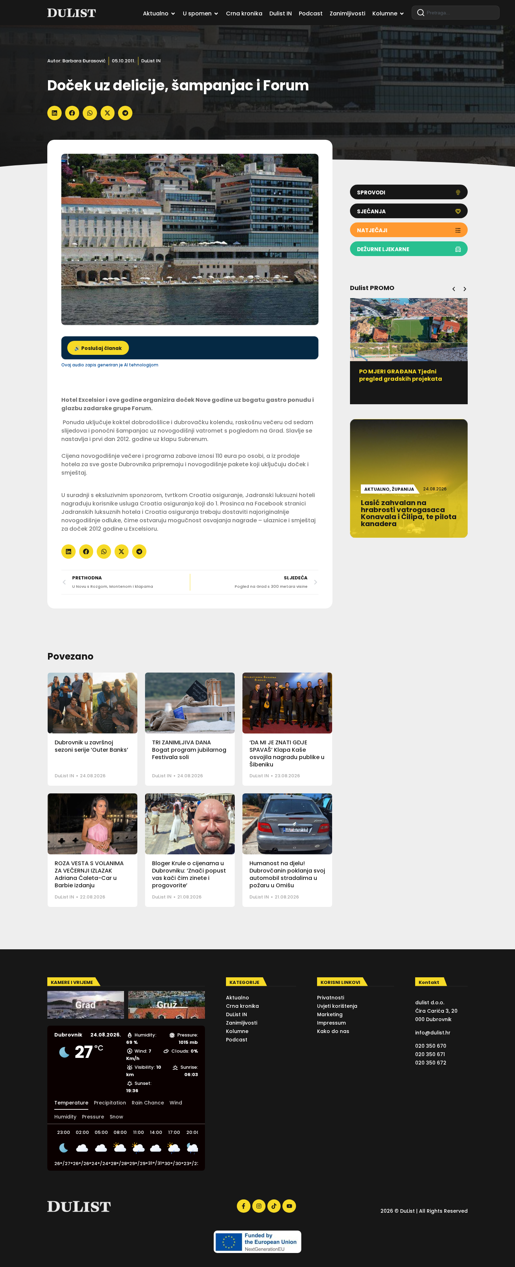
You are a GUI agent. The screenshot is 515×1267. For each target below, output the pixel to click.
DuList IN (151, 60)
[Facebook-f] (243, 1206)
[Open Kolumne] (402, 13)
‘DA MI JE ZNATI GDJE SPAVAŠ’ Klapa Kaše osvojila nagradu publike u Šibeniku (286, 753)
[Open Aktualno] (173, 13)
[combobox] (456, 13)
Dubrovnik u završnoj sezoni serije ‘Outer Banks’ (91, 746)
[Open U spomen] (216, 13)
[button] (54, 113)
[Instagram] (259, 1206)
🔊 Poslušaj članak (98, 348)
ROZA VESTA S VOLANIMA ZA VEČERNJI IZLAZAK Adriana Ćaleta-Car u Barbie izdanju (89, 874)
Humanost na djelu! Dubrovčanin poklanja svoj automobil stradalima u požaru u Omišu (287, 874)
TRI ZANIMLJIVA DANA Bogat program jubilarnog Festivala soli (189, 749)
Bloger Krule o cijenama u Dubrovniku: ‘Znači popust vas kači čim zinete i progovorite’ (189, 874)
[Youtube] (289, 1206)
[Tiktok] (274, 1206)
